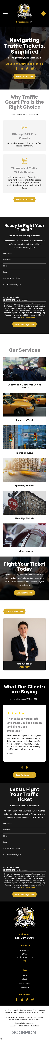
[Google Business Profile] (32, 68)
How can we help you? (12, 285)
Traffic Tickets (24, 983)
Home (24, 975)
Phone (5, 266)
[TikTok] (27, 68)
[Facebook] (16, 68)
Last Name (7, 260)
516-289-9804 (24, 937)
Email (5, 272)
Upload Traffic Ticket (11, 297)
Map (24, 961)
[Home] (24, 11)
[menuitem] (13, 1026)
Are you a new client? (11, 278)
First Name (7, 253)
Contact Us (24, 988)
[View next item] (27, 767)
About (24, 979)
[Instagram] (22, 68)
